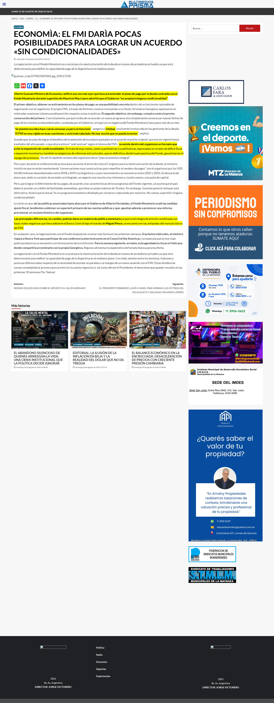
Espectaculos (103, 676)
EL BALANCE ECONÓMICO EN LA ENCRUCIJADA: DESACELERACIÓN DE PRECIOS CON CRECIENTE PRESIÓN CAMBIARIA (157, 358)
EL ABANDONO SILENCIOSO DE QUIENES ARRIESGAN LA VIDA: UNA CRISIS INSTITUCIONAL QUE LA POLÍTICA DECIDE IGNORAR (38, 358)
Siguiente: (141, 288)
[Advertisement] (226, 610)
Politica (38, 344)
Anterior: (50, 286)
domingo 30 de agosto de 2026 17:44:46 (150, 367)
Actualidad (18, 27)
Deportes (101, 669)
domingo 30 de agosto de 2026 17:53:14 (91, 367)
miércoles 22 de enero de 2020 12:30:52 (33, 59)
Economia (29, 344)
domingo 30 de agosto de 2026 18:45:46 (32, 367)
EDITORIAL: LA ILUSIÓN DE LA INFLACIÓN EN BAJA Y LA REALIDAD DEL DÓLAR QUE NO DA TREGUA (98, 358)
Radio (99, 654)
